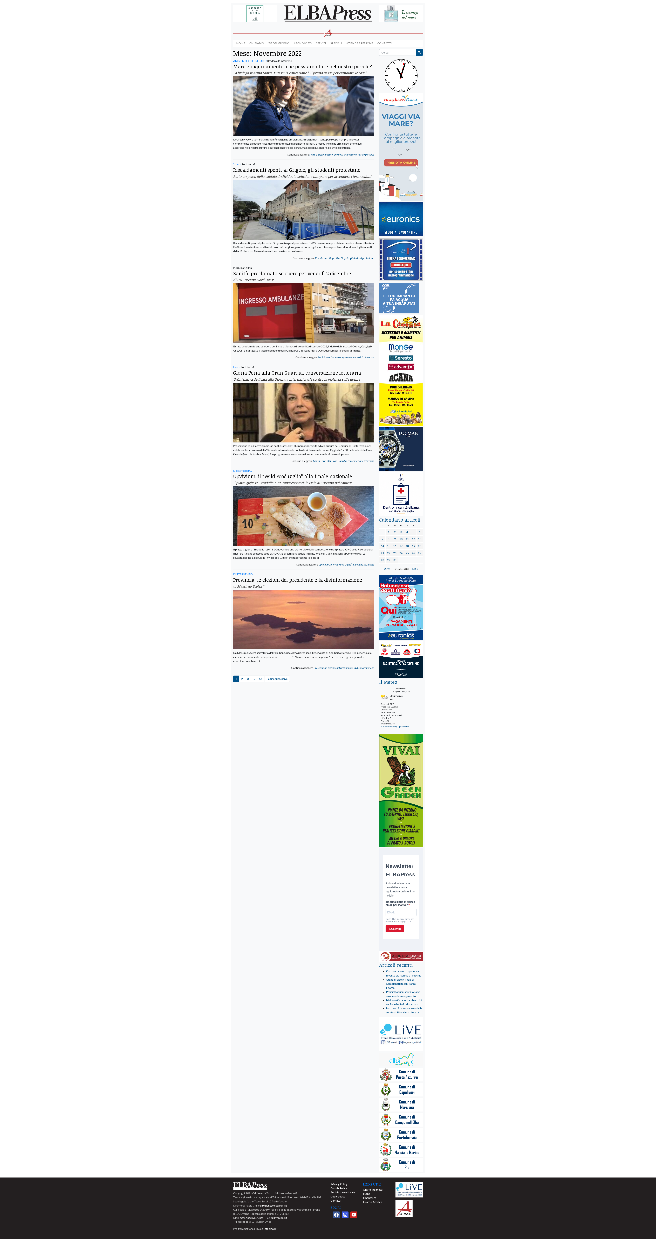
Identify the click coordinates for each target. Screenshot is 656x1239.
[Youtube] (353, 1214)
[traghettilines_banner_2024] (401, 147)
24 (400, 553)
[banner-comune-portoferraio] (401, 1135)
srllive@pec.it (279, 1217)
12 (413, 539)
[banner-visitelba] (401, 1059)
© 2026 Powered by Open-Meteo (395, 726)
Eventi (236, 367)
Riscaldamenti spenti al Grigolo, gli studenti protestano (296, 169)
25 (407, 553)
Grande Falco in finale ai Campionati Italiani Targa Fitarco (401, 983)
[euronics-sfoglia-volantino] (401, 219)
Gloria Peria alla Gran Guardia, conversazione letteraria (297, 372)
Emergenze (369, 1197)
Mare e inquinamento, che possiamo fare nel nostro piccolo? (302, 66)
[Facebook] (336, 1214)
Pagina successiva (277, 678)
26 (413, 553)
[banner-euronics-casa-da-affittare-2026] (401, 607)
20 (419, 546)
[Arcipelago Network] (404, 1208)
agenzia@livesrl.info (251, 1217)
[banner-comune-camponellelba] (401, 1120)
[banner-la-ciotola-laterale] (401, 370)
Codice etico (338, 1196)
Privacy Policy (339, 1184)
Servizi (321, 43)
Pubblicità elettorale (343, 1192)
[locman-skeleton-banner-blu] (401, 449)
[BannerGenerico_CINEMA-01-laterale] (401, 259)
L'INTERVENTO (243, 574)
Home (240, 43)
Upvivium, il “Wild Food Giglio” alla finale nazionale (292, 476)
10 (400, 539)
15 (388, 546)
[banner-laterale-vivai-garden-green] (401, 790)
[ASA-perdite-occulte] (399, 298)
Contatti (384, 43)
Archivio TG (303, 43)
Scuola (237, 164)
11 (407, 539)
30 (394, 560)
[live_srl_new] (401, 1034)
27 (419, 553)
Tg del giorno (278, 43)
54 (260, 678)
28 (382, 560)
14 (382, 546)
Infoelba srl (270, 1228)
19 (413, 546)
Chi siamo (256, 43)
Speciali (336, 43)
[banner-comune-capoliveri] (401, 1090)
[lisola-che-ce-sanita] (401, 494)
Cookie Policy (339, 1188)
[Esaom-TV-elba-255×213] (401, 660)
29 (388, 560)
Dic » (415, 568)
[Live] (409, 1189)
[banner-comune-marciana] (401, 1105)
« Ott (387, 568)
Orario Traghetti (372, 1189)
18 (407, 546)
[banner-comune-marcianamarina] (401, 1150)
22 (388, 553)
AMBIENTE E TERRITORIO (250, 60)
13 (419, 539)
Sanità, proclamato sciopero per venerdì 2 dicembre (292, 273)
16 (394, 546)
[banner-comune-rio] (401, 1165)
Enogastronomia (242, 470)
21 (382, 553)
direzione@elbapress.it (273, 1205)
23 (394, 553)
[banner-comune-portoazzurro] (401, 1074)
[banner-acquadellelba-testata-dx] (401, 14)
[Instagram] (345, 1214)
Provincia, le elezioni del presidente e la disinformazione (297, 579)
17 (400, 546)
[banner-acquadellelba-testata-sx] (255, 14)
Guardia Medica (372, 1201)
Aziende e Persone (359, 43)
